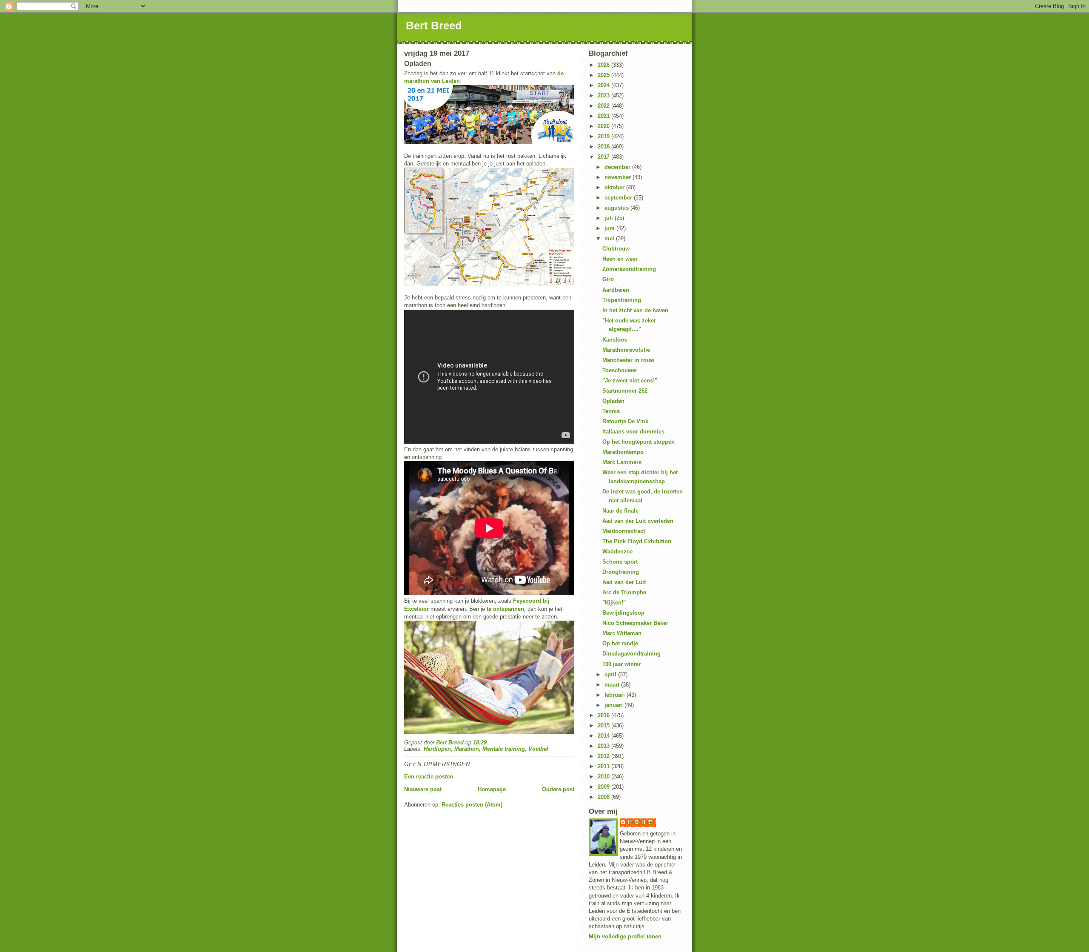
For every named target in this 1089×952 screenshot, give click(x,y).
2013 (604, 746)
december (618, 167)
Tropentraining (621, 300)
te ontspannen (505, 609)
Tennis (611, 411)
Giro (608, 279)
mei (610, 238)
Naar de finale (620, 510)
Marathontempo (623, 452)
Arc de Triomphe (624, 592)
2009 (604, 787)
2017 (604, 157)
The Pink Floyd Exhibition (636, 541)
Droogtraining (620, 572)
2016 (604, 715)
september (619, 197)
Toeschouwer (619, 370)
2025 (604, 75)
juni (610, 228)
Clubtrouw (616, 248)
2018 (604, 146)
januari (614, 705)
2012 (604, 756)
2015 (604, 725)
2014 (604, 736)
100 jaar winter (621, 664)
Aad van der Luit (624, 582)
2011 (604, 766)
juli (609, 218)
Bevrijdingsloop (623, 613)
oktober (615, 187)
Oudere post (558, 789)
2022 (604, 106)
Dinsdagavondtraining (631, 653)
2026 (604, 65)
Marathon (466, 749)
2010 (604, 776)
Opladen (613, 401)
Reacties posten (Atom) (472, 804)
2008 (604, 797)
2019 (604, 136)
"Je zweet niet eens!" (629, 380)
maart (612, 684)
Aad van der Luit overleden (637, 521)
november (618, 177)
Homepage (492, 789)
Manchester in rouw (628, 360)
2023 (604, 95)
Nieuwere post (423, 789)
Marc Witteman (621, 633)
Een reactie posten (428, 776)
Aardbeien (615, 290)
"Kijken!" (614, 602)
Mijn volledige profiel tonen (625, 936)
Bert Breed (434, 25)
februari (615, 695)
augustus (617, 208)
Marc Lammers (621, 462)
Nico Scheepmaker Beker (635, 623)
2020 (604, 126)
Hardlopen (437, 749)
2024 (604, 85)
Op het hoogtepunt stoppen (638, 442)
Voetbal (538, 749)
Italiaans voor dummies (633, 431)
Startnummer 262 (624, 391)
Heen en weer (620, 259)
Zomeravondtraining (629, 269)
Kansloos (614, 339)
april (611, 674)
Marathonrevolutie (626, 350)
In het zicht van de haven (635, 310)
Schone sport (620, 562)
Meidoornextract (623, 531)
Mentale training (503, 749)
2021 (604, 116)
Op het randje (620, 643)
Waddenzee (617, 551)
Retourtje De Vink (625, 421)
